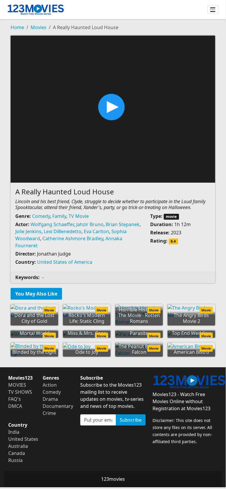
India (13, 432)
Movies (38, 27)
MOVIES (17, 385)
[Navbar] (213, 9)
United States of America (64, 262)
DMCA (15, 406)
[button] (113, 108)
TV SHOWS (20, 392)
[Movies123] (35, 9)
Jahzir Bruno (89, 224)
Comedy (41, 216)
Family (59, 216)
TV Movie (78, 216)
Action (50, 385)
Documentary (58, 406)
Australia (18, 446)
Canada (16, 453)
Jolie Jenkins (28, 231)
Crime (49, 413)
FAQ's (14, 399)
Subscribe (131, 420)
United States (23, 439)
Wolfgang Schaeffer (52, 224)
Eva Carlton (96, 231)
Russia (15, 460)
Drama (50, 399)
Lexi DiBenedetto (62, 231)
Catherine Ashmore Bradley (72, 238)
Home (17, 27)
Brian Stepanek (123, 224)
